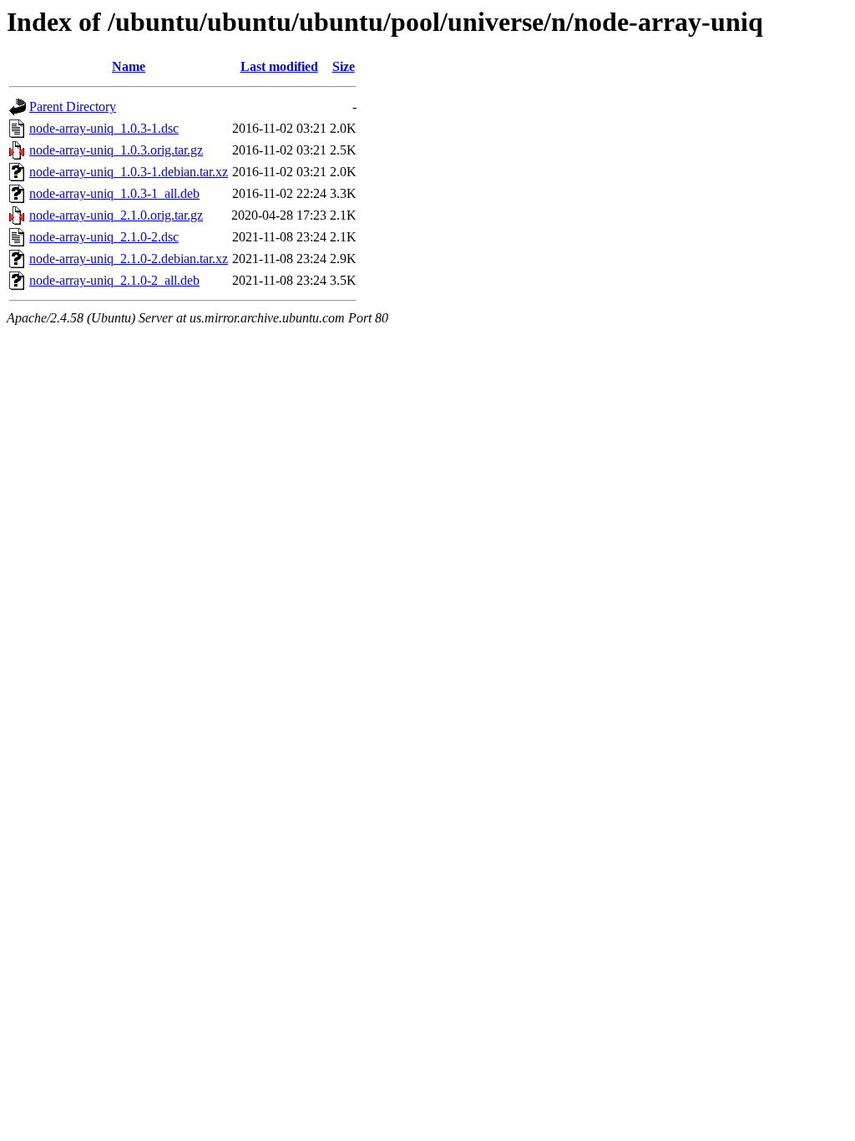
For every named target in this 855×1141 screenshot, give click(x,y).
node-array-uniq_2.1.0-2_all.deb (114, 280)
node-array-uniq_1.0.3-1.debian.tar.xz (128, 172)
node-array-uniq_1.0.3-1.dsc (104, 128)
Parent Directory (72, 106)
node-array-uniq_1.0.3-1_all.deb (114, 193)
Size (343, 66)
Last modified (279, 66)
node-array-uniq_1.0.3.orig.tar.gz (116, 150)
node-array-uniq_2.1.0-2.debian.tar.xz (128, 258)
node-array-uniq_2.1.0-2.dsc (104, 237)
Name (128, 66)
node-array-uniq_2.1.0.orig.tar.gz (116, 215)
